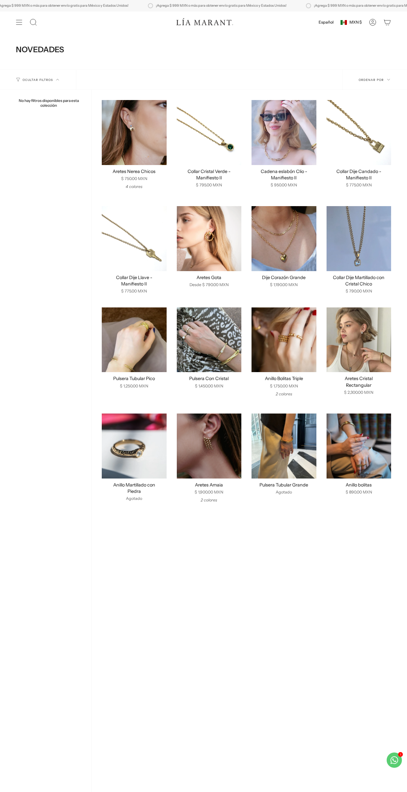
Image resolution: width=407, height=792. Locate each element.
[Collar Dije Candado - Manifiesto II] (359, 132)
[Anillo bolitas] (359, 446)
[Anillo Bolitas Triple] (284, 339)
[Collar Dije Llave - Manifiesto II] (134, 238)
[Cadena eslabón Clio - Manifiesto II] (284, 132)
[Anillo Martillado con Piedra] (134, 446)
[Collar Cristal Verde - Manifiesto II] (209, 132)
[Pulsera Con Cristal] (209, 339)
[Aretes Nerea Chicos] (134, 132)
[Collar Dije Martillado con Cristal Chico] (359, 238)
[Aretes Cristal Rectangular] (359, 339)
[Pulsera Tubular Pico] (134, 339)
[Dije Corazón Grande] (284, 238)
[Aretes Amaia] (209, 446)
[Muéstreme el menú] (19, 22)
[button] (33, 22)
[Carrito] (387, 22)
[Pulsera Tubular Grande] (284, 446)
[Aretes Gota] (209, 238)
